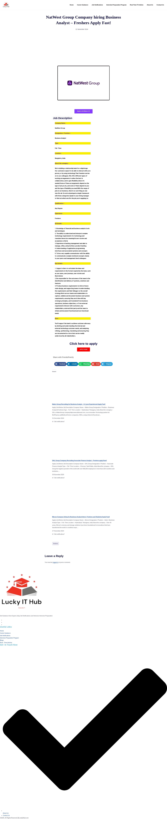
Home (72, 5)
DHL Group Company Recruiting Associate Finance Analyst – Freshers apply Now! (79, 460)
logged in (55, 562)
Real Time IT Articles (136, 5)
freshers (55, 543)
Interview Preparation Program (116, 5)
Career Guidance (82, 5)
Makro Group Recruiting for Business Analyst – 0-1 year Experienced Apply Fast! (78, 404)
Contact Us (160, 5)
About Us (150, 5)
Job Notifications (97, 5)
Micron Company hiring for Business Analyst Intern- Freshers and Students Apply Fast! (81, 517)
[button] (60, 364)
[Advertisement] (83, 48)
